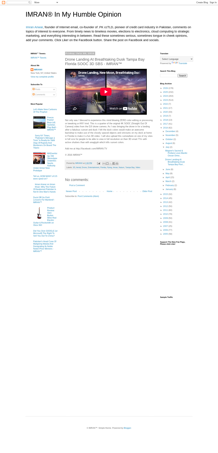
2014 (165, 198)
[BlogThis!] (107, 163)
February (170, 185)
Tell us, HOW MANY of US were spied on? (45, 177)
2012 (165, 206)
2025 (165, 92)
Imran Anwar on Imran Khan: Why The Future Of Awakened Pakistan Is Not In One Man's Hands (44, 188)
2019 (165, 116)
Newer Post (71, 191)
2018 (165, 120)
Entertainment (93, 167)
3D (74, 167)
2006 (165, 230)
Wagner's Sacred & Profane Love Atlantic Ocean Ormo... (176, 153)
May (168, 173)
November (171, 135)
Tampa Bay (130, 167)
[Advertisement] (173, 354)
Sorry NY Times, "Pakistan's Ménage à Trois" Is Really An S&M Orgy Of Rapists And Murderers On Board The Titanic (44, 141)
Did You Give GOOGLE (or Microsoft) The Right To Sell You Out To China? (45, 233)
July (168, 147)
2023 (165, 100)
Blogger (127, 428)
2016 (165, 128)
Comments (40, 94)
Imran (115, 167)
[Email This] (104, 163)
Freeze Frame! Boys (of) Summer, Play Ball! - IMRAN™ (52, 123)
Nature (121, 167)
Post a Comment (77, 185)
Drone (84, 167)
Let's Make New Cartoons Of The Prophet (45, 110)
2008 (165, 222)
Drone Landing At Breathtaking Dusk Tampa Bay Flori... (175, 162)
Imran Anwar (34, 27)
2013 (165, 202)
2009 (165, 218)
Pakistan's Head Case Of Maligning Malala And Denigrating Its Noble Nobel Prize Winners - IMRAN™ (44, 246)
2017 (165, 124)
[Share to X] (110, 163)
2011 (165, 210)
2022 (165, 104)
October (169, 139)
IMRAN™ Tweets (38, 58)
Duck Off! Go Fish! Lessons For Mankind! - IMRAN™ (44, 200)
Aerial (78, 167)
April (168, 177)
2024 (165, 96)
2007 (165, 226)
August (169, 143)
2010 (165, 214)
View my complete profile (42, 77)
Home (109, 191)
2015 (165, 194)
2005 (165, 234)
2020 (165, 112)
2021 (165, 108)
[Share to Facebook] (113, 163)
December (171, 131)
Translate (182, 63)
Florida (103, 167)
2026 (165, 88)
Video (138, 167)
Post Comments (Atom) (88, 196)
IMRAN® (38, 69)
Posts (37, 89)
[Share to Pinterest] (117, 163)
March (169, 181)
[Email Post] (98, 163)
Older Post (147, 191)
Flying (109, 167)
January (170, 189)
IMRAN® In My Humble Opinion (73, 14)
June (168, 169)
